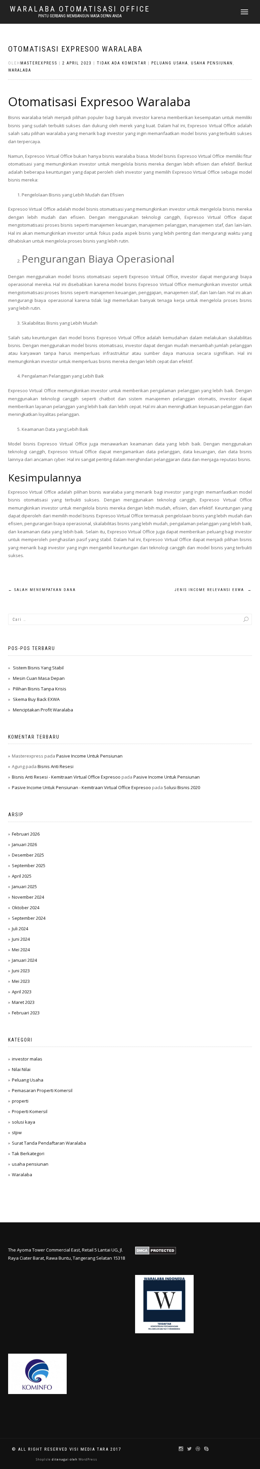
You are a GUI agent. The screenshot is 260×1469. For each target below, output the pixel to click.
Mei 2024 (21, 950)
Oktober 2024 (25, 907)
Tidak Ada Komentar (121, 63)
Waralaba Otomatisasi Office (80, 9)
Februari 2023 (26, 1013)
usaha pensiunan (212, 63)
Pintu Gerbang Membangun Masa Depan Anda (80, 16)
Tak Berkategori (28, 1153)
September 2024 (28, 918)
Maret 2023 (23, 1002)
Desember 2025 (28, 855)
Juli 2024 (20, 929)
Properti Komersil (29, 1111)
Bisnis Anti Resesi (55, 766)
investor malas (27, 1059)
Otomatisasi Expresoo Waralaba (75, 49)
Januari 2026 (24, 844)
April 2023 (21, 992)
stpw (17, 1132)
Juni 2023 (21, 971)
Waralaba (19, 70)
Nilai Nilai (21, 1069)
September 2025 (28, 865)
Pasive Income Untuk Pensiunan (89, 756)
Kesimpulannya (44, 477)
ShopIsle (44, 1459)
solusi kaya (23, 1122)
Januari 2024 (24, 960)
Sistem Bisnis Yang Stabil (38, 668)
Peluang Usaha (169, 63)
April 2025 (21, 876)
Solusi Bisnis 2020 (182, 787)
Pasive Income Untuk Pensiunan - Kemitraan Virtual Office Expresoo (81, 787)
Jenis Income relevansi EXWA (213, 590)
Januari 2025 (24, 886)
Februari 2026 (26, 834)
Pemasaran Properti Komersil (42, 1090)
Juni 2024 (21, 939)
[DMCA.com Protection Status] (155, 1250)
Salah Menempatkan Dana (42, 590)
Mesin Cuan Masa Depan (39, 678)
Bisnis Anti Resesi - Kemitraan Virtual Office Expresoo (66, 777)
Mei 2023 (21, 981)
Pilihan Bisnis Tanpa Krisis (39, 689)
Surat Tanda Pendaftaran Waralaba (49, 1143)
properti (20, 1101)
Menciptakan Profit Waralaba (43, 710)
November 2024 (28, 897)
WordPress (87, 1459)
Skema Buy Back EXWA (36, 699)
